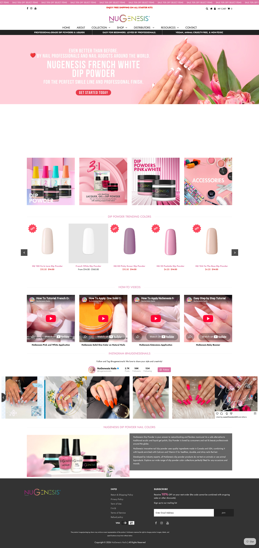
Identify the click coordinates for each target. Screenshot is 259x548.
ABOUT (81, 28)
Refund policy (117, 517)
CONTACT (191, 28)
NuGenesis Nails (119, 542)
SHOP (120, 28)
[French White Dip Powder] (88, 243)
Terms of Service (118, 512)
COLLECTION (99, 28)
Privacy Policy (117, 499)
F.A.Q (113, 508)
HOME (66, 28)
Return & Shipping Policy (122, 494)
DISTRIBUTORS (142, 28)
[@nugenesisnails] (92, 370)
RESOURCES (168, 28)
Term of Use (116, 503)
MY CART (225, 8)
